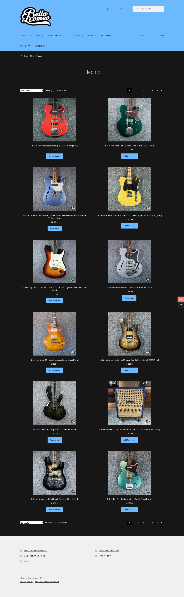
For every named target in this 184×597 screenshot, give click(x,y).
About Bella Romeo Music (35, 550)
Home (26, 56)
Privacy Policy (105, 555)
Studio (23, 45)
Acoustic (92, 35)
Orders (122, 8)
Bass (38, 35)
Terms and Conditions (109, 550)
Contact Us (39, 45)
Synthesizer (106, 35)
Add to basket (54, 156)
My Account (110, 8)
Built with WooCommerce (47, 581)
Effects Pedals (54, 35)
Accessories (74, 35)
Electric (23, 35)
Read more (54, 228)
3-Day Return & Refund (34, 555)
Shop (32, 56)
